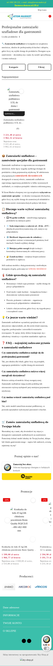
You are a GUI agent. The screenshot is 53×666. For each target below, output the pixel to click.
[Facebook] (24, 641)
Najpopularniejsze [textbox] (10, 77)
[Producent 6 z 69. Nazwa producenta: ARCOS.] (41, 586)
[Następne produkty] (45, 520)
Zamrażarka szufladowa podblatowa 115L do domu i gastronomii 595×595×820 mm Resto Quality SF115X (14, 121)
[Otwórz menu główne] (3, 16)
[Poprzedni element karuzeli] (3, 587)
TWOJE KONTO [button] (12, 623)
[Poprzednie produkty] (7, 520)
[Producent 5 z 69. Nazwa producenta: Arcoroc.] (24, 586)
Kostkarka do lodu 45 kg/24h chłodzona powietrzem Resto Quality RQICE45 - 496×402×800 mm (18, 548)
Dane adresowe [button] (11, 607)
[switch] (46, 648)
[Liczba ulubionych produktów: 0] (43, 16)
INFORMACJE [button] (11, 615)
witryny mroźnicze (37, 268)
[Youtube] (29, 641)
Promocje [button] (26, 491)
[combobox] (26, 77)
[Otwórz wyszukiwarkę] (38, 16)
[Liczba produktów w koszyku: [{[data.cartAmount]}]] (47, 16)
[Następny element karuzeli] (50, 587)
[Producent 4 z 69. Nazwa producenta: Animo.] (8, 586)
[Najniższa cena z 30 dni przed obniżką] (24, 141)
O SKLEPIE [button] (9, 630)
